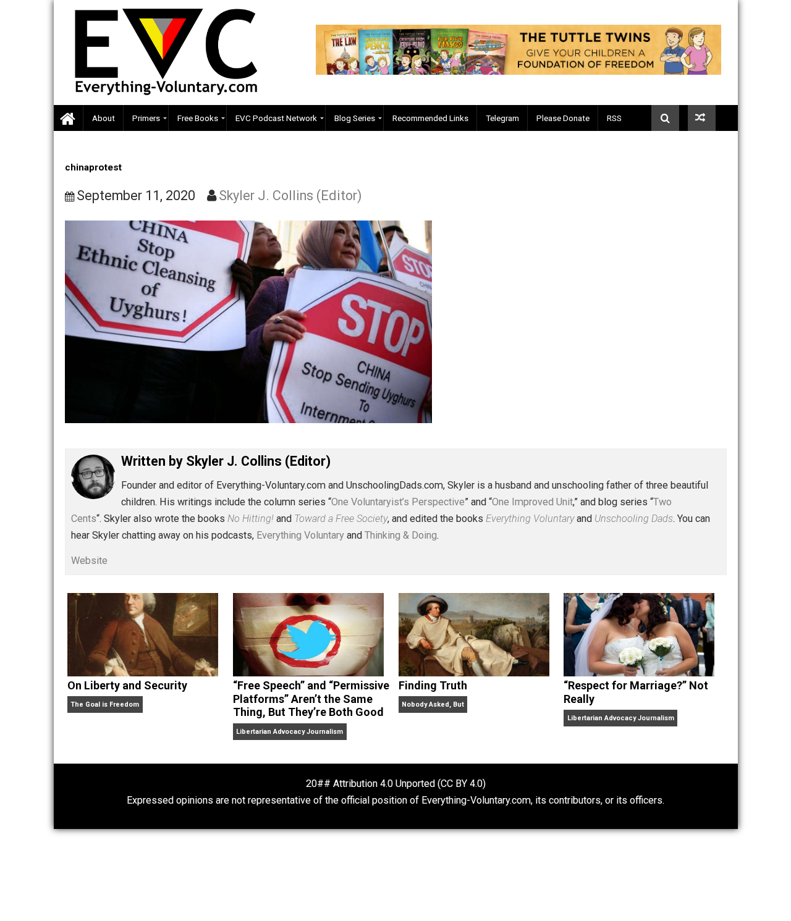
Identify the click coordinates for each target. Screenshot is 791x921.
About (103, 118)
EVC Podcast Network (276, 118)
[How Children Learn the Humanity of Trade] (702, 118)
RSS (614, 118)
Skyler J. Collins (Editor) (290, 195)
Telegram (502, 118)
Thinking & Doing (401, 535)
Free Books (197, 118)
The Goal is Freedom (104, 704)
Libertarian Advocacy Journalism (289, 732)
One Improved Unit (532, 502)
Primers (146, 118)
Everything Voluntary (300, 535)
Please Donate (563, 118)
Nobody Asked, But (433, 704)
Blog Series (354, 118)
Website (89, 560)
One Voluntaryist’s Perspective (398, 502)
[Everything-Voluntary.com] (68, 118)
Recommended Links (430, 118)
